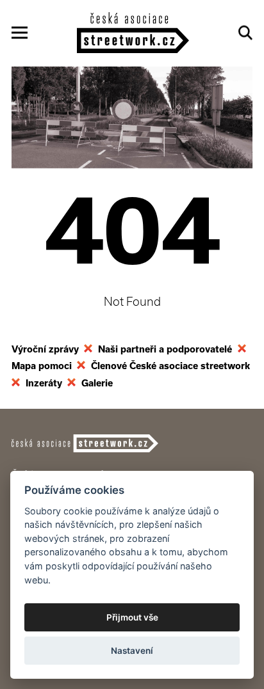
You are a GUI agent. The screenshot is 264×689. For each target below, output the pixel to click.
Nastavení (132, 650)
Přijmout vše (132, 617)
